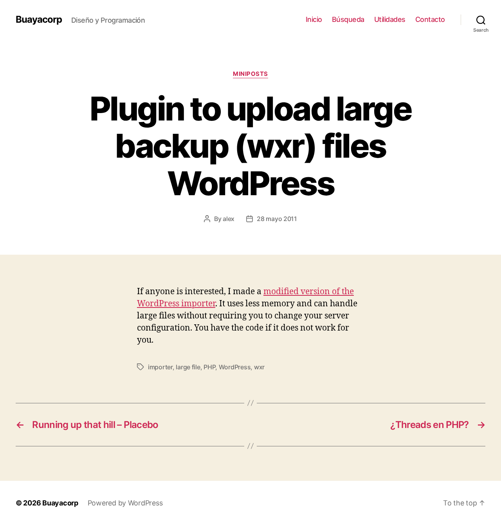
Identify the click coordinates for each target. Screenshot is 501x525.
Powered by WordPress (125, 503)
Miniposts (250, 73)
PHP (209, 367)
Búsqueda (348, 19)
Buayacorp (39, 19)
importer (160, 367)
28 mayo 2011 (277, 219)
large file (188, 367)
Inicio (314, 19)
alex (228, 219)
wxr (259, 367)
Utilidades (389, 19)
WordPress (235, 367)
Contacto (430, 19)
